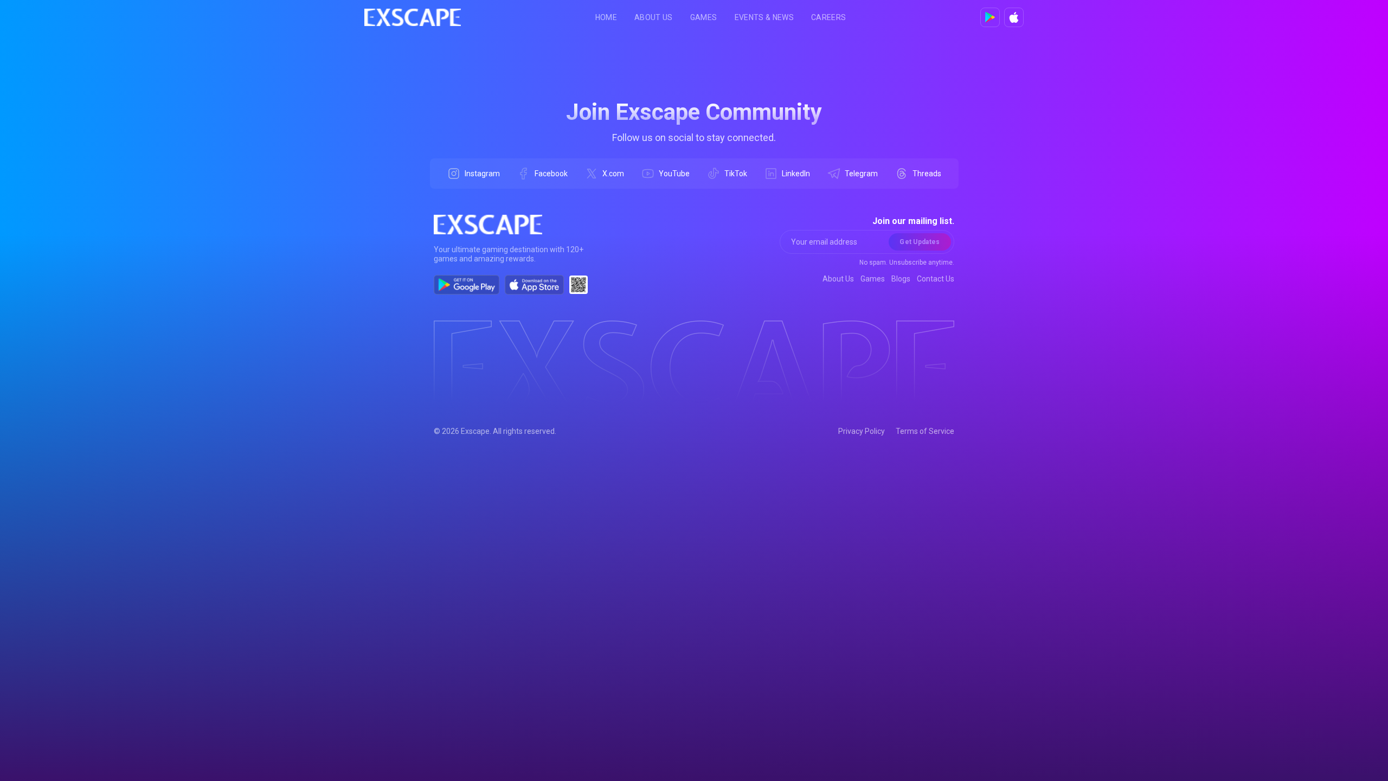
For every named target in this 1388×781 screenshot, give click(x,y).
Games (703, 17)
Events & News (764, 17)
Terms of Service (925, 431)
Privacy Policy (861, 431)
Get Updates (919, 242)
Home (606, 17)
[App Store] (1014, 17)
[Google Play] (990, 17)
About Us (653, 17)
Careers (828, 17)
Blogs (900, 278)
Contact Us (935, 278)
